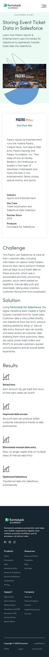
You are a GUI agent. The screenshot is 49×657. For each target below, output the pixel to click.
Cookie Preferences (32, 609)
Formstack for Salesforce (25, 307)
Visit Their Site (24, 125)
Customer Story (24, 15)
